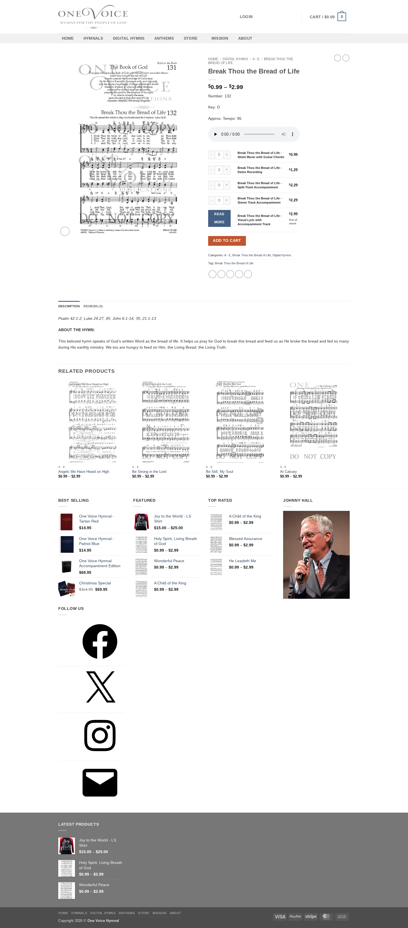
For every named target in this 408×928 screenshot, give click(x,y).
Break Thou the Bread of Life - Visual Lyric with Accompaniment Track (260, 220)
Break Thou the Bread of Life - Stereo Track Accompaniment (260, 200)
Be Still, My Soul (219, 472)
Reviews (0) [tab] (93, 306)
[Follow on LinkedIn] (287, 16)
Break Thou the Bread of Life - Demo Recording (260, 170)
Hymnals (93, 38)
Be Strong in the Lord (149, 472)
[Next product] (337, 58)
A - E (256, 59)
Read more (219, 218)
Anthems (164, 38)
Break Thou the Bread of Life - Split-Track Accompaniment (260, 185)
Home (68, 38)
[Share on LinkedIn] (248, 274)
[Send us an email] (281, 16)
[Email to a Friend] (230, 274)
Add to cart (227, 241)
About (245, 38)
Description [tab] (69, 306)
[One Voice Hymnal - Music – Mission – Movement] (93, 17)
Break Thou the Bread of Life (251, 255)
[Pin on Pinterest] (239, 274)
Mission (219, 38)
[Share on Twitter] (221, 274)
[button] (225, 17)
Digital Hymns (129, 38)
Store (190, 38)
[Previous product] (345, 58)
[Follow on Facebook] (262, 16)
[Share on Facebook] (212, 274)
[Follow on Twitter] (274, 16)
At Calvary (288, 472)
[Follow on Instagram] (268, 16)
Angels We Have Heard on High (83, 472)
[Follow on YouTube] (294, 16)
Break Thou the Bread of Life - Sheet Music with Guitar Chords (261, 155)
